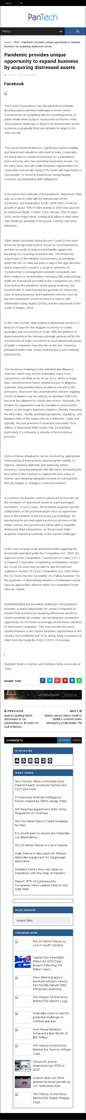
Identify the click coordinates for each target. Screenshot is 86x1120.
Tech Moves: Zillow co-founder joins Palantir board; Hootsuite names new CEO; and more (41, 785)
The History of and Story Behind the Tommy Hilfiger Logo (52, 1049)
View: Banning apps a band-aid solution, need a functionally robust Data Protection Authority (50, 983)
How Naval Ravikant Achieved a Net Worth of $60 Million (50, 1033)
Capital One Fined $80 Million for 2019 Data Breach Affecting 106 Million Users (48, 963)
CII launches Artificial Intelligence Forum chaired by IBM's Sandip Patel (41, 799)
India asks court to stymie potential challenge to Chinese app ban (51, 1017)
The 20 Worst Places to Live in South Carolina (49, 943)
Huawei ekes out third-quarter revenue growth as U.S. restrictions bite (51, 1081)
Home (7, 42)
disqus (76, 740)
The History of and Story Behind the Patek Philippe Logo (51, 1098)
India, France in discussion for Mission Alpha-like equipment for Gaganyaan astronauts (40, 857)
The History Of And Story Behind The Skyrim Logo (50, 999)
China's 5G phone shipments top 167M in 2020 (49, 1065)
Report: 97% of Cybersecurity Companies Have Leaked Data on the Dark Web (41, 885)
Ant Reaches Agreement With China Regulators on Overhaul (40, 811)
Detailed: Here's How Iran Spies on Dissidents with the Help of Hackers (40, 871)
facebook (64, 740)
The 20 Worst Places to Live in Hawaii (41, 845)
